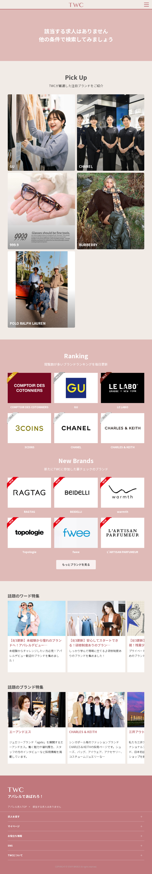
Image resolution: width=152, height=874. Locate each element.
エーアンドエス (20, 731)
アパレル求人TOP (17, 806)
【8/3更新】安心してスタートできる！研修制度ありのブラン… (93, 642)
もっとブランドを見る (76, 564)
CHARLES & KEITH (83, 731)
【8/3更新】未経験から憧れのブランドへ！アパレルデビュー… (35, 642)
